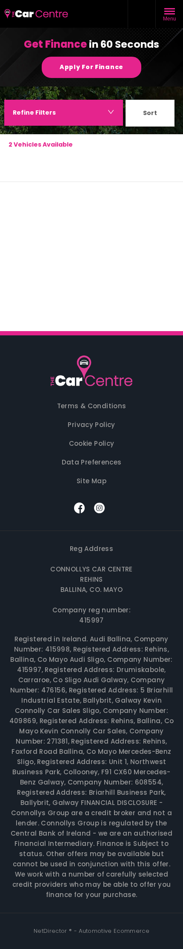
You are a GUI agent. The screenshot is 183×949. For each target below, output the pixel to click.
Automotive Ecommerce (114, 931)
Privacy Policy (91, 424)
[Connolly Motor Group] (36, 14)
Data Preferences (92, 462)
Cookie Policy (91, 443)
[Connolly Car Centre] (91, 372)
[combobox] (150, 114)
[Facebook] (79, 508)
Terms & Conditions (91, 405)
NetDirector (51, 931)
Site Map (91, 480)
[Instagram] (99, 508)
